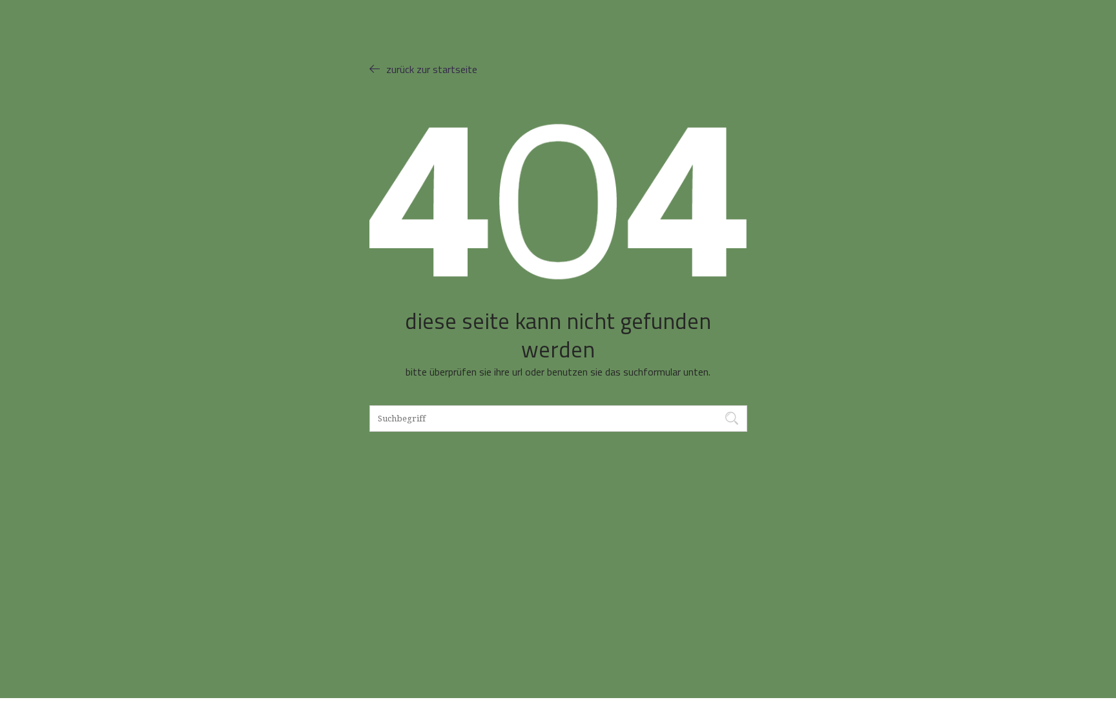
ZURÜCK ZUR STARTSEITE (431, 69)
